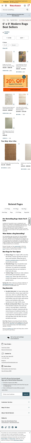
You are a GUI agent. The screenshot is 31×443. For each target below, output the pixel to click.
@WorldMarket (5, 422)
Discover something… (8, 9)
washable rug (20, 323)
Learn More (15, 2)
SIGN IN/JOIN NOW (15, 89)
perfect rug (10, 328)
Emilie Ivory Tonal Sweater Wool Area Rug (8, 65)
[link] (28, 5)
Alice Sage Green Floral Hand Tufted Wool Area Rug (8, 132)
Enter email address (8, 394)
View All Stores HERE (6, 371)
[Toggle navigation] (2, 5)
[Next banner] (29, 1)
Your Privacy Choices (18, 440)
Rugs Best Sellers (13, 20)
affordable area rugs (8, 284)
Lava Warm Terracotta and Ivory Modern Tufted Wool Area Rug (22, 108)
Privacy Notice (4, 438)
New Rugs (24, 208)
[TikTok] (6, 427)
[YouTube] (16, 427)
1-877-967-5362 (5, 358)
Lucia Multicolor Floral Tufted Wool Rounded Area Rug (21, 66)
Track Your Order (6, 347)
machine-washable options (12, 260)
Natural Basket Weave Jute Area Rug (10, 163)
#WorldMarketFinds (14, 422)
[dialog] (15, 437)
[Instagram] (9, 427)
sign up (26, 394)
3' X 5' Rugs (15, 208)
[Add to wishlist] (14, 52)
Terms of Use (12, 438)
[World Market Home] (15, 5)
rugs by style (17, 246)
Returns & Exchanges (7, 349)
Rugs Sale (26, 212)
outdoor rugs (9, 276)
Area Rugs (4, 212)
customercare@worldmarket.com (10, 362)
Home (4, 20)
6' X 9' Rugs (18, 212)
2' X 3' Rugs (7, 208)
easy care (12, 323)
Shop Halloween (15, 15)
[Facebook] (2, 427)
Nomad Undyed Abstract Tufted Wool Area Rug (9, 107)
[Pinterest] (12, 427)
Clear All (5, 48)
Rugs (8, 20)
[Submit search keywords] (27, 10)
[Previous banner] (1, 1)
